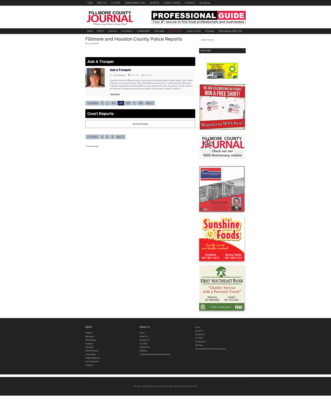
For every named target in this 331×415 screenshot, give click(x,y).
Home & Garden (91, 361)
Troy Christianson (119, 75)
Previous (93, 103)
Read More (115, 94)
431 (113, 103)
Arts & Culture (90, 340)
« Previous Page (91, 146)
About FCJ (144, 336)
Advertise (143, 351)
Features (88, 333)
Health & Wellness (92, 358)
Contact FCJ (145, 340)
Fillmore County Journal (109, 18)
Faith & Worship (91, 351)
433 (128, 103)
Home (142, 333)
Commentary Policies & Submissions (155, 354)
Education (89, 347)
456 (140, 103)
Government (90, 354)
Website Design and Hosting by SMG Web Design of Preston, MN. (169, 386)
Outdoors (89, 365)
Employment (145, 347)
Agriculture (89, 336)
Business (89, 344)
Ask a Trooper (120, 70)
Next (148, 103)
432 (120, 103)
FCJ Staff (143, 344)
